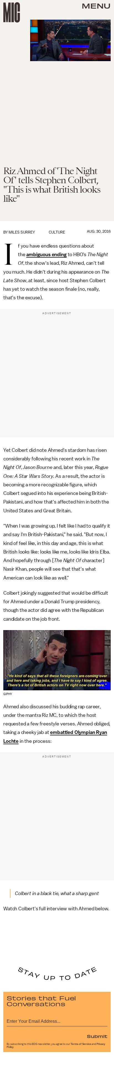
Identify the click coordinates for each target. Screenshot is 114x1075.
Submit (97, 1036)
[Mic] (11, 12)
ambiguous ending (46, 254)
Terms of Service (81, 1044)
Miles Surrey (22, 232)
